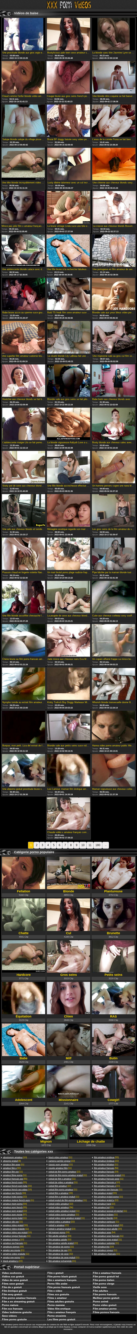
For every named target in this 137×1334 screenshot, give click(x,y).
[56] (61, 1207)
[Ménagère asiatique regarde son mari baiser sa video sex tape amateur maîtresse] (68, 510)
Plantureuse (113, 891)
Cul (68, 933)
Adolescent (23, 1099)
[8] (12, 1161)
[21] (13, 1250)
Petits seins (113, 974)
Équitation (23, 1016)
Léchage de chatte (91, 1141)
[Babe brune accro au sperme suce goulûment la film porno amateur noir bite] (23, 294)
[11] (13, 1164)
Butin (113, 1058)
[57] (15, 1214)
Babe (23, 1058)
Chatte (24, 933)
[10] (15, 1157)
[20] (108, 1229)
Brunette (113, 933)
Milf (68, 1058)
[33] (14, 1193)
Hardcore (24, 974)
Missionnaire (68, 1099)
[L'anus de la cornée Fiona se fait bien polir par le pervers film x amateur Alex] (113, 121)
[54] (15, 1204)
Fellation (23, 891)
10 (83, 845)
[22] (17, 1186)
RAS (113, 1016)
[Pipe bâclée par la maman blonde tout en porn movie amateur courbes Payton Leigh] (113, 554)
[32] (12, 1168)
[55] (15, 1179)
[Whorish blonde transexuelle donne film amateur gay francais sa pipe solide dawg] (113, 684)
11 (90, 845)
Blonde (68, 891)
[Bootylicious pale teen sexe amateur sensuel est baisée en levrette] (68, 34)
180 (97, 845)
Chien (68, 1016)
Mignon (46, 1141)
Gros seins (68, 974)
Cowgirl (113, 1099)
